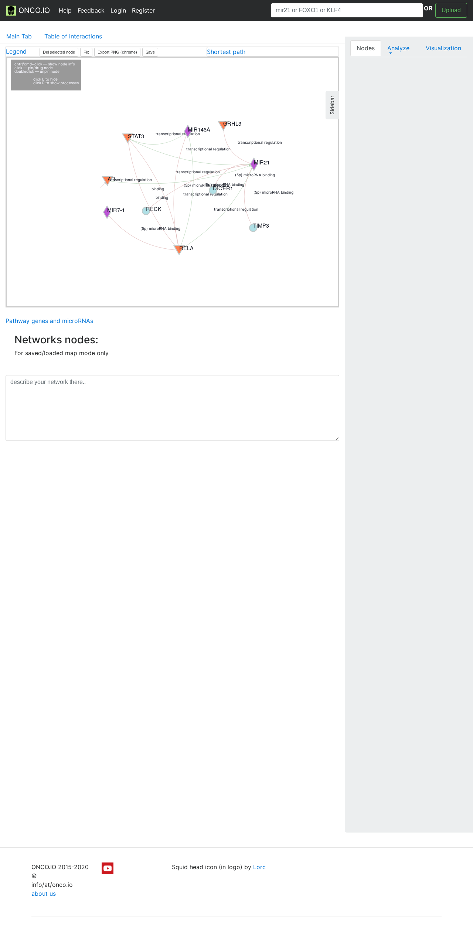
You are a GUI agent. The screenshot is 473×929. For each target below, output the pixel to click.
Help (65, 10)
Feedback (91, 10)
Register (143, 10)
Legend (16, 51)
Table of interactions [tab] (73, 36)
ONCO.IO (33, 10)
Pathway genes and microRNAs (49, 320)
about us (43, 893)
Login (118, 10)
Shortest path (226, 51)
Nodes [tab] (366, 48)
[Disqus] (172, 551)
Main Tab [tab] (19, 36)
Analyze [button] (398, 48)
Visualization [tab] (443, 48)
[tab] (272, 51)
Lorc (259, 867)
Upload (451, 10)
